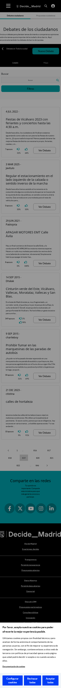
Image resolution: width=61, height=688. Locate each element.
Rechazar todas (32, 680)
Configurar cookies (12, 680)
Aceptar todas (50, 680)
